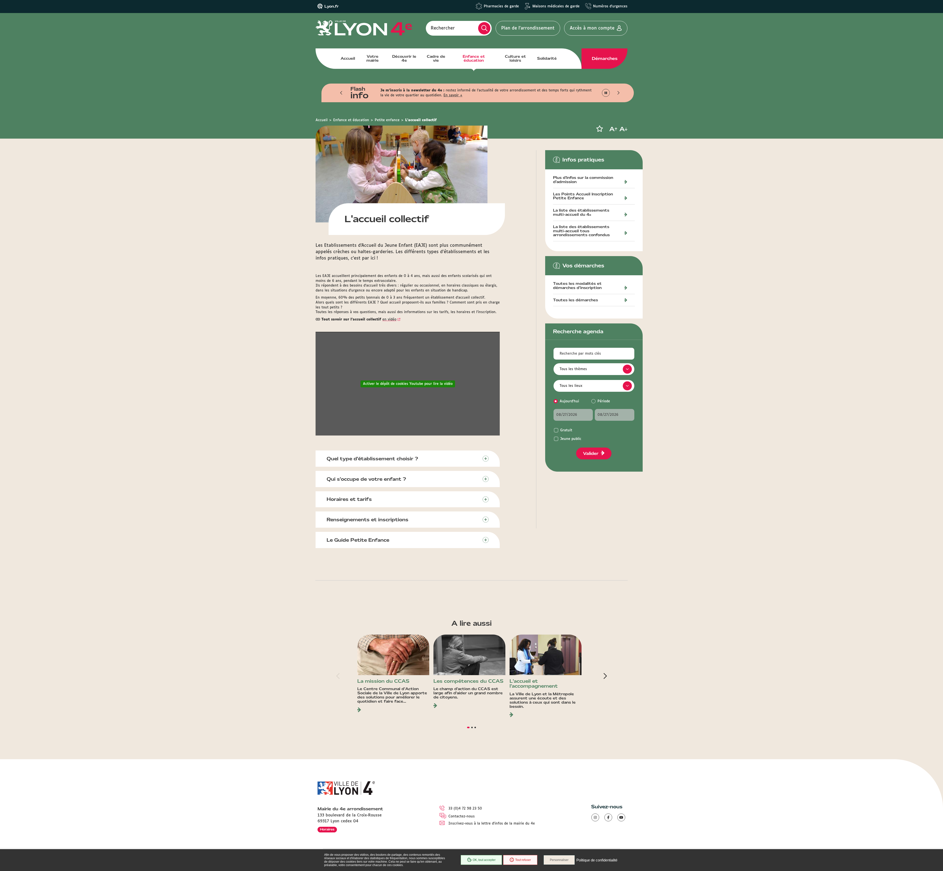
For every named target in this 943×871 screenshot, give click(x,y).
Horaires (327, 829)
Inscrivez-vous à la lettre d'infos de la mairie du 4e (491, 823)
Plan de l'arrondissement (528, 28)
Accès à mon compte (592, 28)
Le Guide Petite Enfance (358, 540)
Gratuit (566, 430)
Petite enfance (387, 120)
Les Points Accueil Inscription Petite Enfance (583, 196)
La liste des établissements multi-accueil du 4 (581, 212)
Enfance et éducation (474, 58)
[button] (341, 93)
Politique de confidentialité (596, 860)
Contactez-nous (461, 816)
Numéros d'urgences (610, 6)
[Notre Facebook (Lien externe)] (608, 817)
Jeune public (570, 439)
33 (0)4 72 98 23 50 (465, 808)
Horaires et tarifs (349, 499)
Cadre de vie (436, 58)
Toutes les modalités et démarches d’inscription (577, 286)
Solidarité (547, 58)
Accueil (348, 58)
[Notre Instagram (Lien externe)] (595, 817)
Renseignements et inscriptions (367, 519)
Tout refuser (523, 860)
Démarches (604, 58)
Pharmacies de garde (501, 6)
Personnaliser (559, 860)
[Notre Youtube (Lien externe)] (621, 817)
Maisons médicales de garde (556, 6)
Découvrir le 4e (404, 58)
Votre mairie (372, 58)
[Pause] (606, 93)
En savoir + (453, 95)
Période (603, 401)
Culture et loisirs (515, 58)
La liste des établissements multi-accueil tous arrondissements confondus (581, 231)
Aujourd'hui (569, 401)
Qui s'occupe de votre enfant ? (366, 479)
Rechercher (443, 28)
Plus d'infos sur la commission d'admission (583, 180)
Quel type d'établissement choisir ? (372, 458)
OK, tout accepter (484, 860)
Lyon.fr (331, 6)
